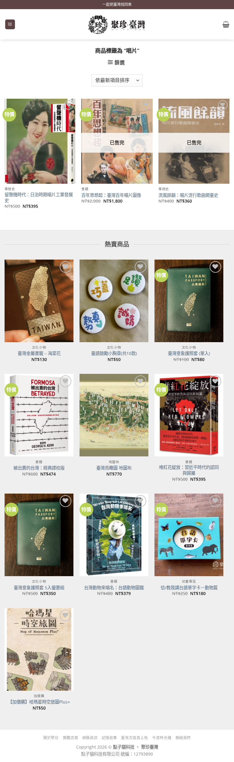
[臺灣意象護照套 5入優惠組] (39, 535)
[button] (10, 24)
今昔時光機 (161, 737)
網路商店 (90, 737)
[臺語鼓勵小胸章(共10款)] (114, 301)
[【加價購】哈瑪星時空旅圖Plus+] (39, 649)
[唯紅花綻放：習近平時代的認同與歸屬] (188, 415)
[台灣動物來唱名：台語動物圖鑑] (114, 535)
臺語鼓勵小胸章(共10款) (114, 353)
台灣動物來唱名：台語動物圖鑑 (114, 587)
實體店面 (70, 737)
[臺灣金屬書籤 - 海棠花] (39, 301)
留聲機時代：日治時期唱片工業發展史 (39, 197)
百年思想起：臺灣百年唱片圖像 (111, 195)
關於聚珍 (50, 737)
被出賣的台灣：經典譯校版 (39, 468)
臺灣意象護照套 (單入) (189, 353)
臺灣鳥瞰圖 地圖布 (114, 468)
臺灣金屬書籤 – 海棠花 (39, 353)
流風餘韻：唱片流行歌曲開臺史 (188, 195)
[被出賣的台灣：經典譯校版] (39, 415)
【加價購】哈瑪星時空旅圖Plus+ (39, 702)
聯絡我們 (183, 737)
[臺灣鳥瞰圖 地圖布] (114, 415)
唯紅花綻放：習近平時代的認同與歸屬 (189, 470)
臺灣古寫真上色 (134, 737)
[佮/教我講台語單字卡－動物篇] (188, 535)
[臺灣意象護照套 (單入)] (188, 301)
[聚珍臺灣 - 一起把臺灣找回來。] (117, 24)
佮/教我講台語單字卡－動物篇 (189, 587)
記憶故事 (109, 737)
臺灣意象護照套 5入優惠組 (39, 587)
